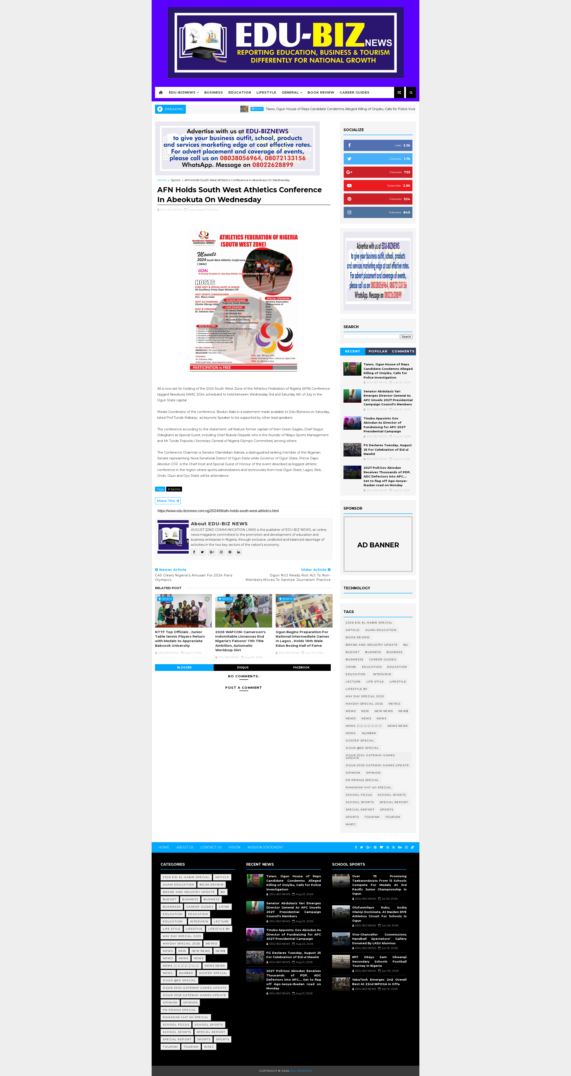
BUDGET (353, 652)
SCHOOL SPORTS (360, 802)
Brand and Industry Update (372, 644)
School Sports (392, 794)
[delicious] (412, 847)
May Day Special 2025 (365, 696)
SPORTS (352, 817)
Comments (403, 351)
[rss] (393, 847)
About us (184, 847)
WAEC (351, 824)
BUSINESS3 (355, 659)
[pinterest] (375, 847)
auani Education (381, 630)
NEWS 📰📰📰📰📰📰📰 (364, 725)
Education (239, 92)
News (226, 108)
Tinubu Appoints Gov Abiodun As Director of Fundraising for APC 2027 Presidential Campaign (293, 934)
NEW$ (403, 711)
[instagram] (406, 847)
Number (369, 733)
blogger (184, 667)
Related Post (168, 588)
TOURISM (392, 817)
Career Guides (355, 92)
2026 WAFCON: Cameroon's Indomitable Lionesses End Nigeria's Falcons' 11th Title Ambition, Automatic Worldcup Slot (240, 641)
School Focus (359, 794)
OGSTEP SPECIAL (360, 740)
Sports (175, 180)
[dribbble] (387, 847)
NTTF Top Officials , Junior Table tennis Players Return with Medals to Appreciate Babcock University (180, 639)
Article (353, 630)
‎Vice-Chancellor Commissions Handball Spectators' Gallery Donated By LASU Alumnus (379, 939)
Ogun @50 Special (362, 747)
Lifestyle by (356, 689)
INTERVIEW (382, 674)
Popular (378, 351)
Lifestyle (266, 92)
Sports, (213, 209)
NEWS (381, 718)
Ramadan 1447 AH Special (369, 787)
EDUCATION (397, 666)
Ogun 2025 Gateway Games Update (377, 765)
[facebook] (356, 847)
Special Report (394, 802)
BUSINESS (394, 652)
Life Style (375, 681)
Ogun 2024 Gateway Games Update (370, 757)
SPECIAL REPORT (360, 809)
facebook (301, 667)
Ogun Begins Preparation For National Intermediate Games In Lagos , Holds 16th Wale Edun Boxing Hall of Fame (302, 639)
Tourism (372, 817)
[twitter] (361, 847)
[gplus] (368, 847)
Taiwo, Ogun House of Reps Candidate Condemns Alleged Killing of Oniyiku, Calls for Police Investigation (314, 109)
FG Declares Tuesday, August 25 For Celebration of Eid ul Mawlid (388, 449)
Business (213, 92)
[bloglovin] (381, 847)
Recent (353, 351)
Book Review (321, 92)
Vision (234, 847)
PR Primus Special (362, 780)
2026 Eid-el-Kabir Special (369, 622)
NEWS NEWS (398, 725)
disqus (242, 667)
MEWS (351, 711)
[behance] (400, 847)
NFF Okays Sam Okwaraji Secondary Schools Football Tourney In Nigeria (379, 961)
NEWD (351, 718)
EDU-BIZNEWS (182, 92)
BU (405, 644)
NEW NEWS (384, 711)
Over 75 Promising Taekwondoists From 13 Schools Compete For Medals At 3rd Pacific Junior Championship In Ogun (379, 884)
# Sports (174, 489)
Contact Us (211, 847)
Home (161, 180)
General (290, 92)
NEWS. (351, 733)
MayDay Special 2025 (364, 703)
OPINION (373, 772)
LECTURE (353, 681)
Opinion (353, 772)
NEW (365, 711)
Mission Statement (265, 847)
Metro (395, 703)
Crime (351, 666)
